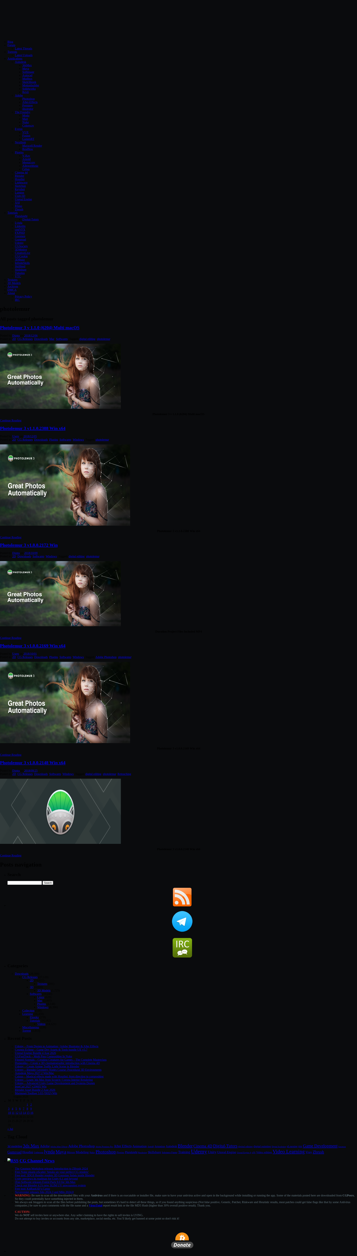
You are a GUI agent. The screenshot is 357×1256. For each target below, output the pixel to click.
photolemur (103, 338)
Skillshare (20, 269)
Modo (25, 115)
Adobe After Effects (58, 1146)
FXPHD (20, 232)
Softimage (28, 72)
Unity (212, 1152)
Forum (11, 45)
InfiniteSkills (22, 263)
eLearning (292, 1146)
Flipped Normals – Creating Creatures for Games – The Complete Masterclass (61, 1059)
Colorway (28, 125)
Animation (139, 1146)
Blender (19, 175)
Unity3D (20, 196)
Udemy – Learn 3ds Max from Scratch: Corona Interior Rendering (54, 1079)
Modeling (82, 1152)
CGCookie (21, 256)
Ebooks (34, 1017)
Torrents (12, 51)
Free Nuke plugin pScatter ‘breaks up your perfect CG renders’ (52, 1172)
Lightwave (21, 182)
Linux (40, 997)
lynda (49, 1151)
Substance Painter (169, 1152)
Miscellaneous (30, 1027)
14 (24, 1112)
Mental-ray (28, 162)
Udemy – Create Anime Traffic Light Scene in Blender (47, 1066)
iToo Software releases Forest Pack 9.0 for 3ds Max (45, 1182)
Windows (78, 439)
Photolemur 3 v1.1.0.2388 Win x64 (32, 428)
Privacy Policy (23, 296)
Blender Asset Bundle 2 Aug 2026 (35, 1089)
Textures (12, 279)
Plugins (19, 152)
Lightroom (38, 1152)
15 (28, 1112)
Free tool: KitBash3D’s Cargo (32, 1188)
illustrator (27, 108)
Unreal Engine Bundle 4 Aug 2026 (35, 1053)
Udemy (19, 242)
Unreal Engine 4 (244, 1152)
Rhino (18, 206)
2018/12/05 (30, 436)
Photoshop (28, 98)
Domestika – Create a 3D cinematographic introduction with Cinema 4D (57, 1063)
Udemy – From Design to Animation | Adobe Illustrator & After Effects (56, 1046)
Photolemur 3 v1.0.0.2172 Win (29, 545)
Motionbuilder (30, 85)
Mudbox (27, 78)
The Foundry (22, 112)
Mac (51, 338)
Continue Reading (10, 420)
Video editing (264, 1152)
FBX (300, 1146)
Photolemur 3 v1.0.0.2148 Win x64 (32, 762)
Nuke (25, 122)
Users (15, 436)
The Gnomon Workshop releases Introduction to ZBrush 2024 (51, 1168)
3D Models (14, 283)
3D (31, 987)
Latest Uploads (24, 55)
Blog (10, 41)
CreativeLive (22, 252)
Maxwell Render (32, 145)
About (11, 293)
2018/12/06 (31, 335)
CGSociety (21, 246)
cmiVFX (20, 229)
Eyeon (18, 128)
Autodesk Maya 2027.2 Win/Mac (34, 1073)
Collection (28, 1010)
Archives (12, 286)
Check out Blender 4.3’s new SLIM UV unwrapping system (50, 1185)
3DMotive (21, 249)
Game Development (320, 1145)
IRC (17, 299)
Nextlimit (20, 142)
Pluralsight (21, 216)
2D (14, 338)
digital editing (87, 338)
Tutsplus (20, 273)
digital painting (262, 1146)
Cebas (26, 169)
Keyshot (20, 189)
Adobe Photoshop (106, 657)
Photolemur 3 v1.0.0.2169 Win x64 (32, 645)
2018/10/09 (31, 553)
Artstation (160, 1146)
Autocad (27, 75)
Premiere (27, 105)
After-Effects (30, 102)
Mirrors (71, 1152)
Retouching (124, 774)
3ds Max (31, 1145)
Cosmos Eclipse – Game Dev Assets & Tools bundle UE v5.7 (51, 1049)
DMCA (12, 289)
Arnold (26, 159)
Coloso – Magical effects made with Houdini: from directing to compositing (59, 1076)
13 (20, 1112)
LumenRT (28, 139)
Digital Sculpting (279, 1146)
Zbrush (19, 209)
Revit (25, 92)
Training (184, 1152)
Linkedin (20, 226)
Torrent (26, 1030)
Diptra (16, 335)
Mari (25, 118)
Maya (25, 68)
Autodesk (20, 61)
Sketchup (20, 185)
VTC (18, 276)
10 (9, 1112)
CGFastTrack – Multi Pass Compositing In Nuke (43, 1056)
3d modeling (14, 1146)
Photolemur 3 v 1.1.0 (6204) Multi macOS (39, 327)
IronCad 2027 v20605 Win (30, 1086)
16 (31, 1112)
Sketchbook (29, 82)
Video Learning (289, 1151)
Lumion (19, 192)
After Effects (123, 1146)
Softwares (62, 338)
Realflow (27, 149)
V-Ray (26, 155)
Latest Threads (23, 48)
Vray (308, 1152)
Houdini (20, 179)
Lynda (18, 222)
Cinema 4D (202, 1146)
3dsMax (27, 65)
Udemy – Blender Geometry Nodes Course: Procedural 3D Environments (58, 1069)
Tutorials (12, 212)
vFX (253, 1152)
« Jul (10, 1129)
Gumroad (20, 239)
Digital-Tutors (30, 219)
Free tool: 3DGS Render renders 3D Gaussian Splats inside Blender (54, 1175)
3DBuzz (20, 259)
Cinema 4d (21, 172)
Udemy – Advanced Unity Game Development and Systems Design (55, 1083)
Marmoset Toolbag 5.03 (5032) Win (36, 1093)
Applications (14, 58)
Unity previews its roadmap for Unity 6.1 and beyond (46, 1178)
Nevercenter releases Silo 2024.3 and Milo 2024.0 (44, 1192)
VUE (25, 132)
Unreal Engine (23, 199)
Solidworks (29, 88)
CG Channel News (37, 1160)
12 (16, 1112)
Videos (41, 1024)
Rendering (142, 1153)
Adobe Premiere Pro (104, 1146)
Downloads (41, 338)
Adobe (19, 95)
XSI (17, 202)
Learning (27, 1013)
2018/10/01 (30, 653)
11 (13, 1112)
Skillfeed (20, 266)
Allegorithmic (30, 165)
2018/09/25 (31, 770)
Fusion (26, 135)
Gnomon (20, 236)
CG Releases (25, 338)
